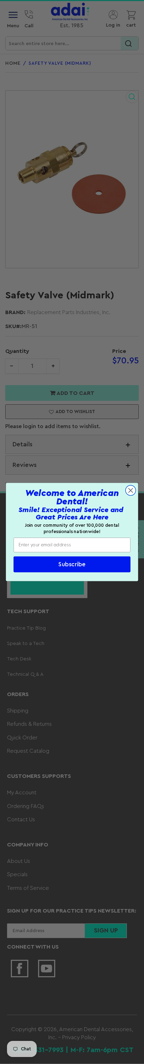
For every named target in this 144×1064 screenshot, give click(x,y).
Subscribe (71, 564)
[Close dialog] (130, 490)
